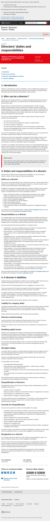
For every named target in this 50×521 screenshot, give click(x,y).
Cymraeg (21, 22)
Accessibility (29, 503)
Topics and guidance (11, 38)
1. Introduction (5, 72)
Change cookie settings (17, 18)
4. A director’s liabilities (7, 78)
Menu (47, 34)
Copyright (36, 503)
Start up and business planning (36, 38)
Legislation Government (20, 211)
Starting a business (22, 38)
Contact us (16, 499)
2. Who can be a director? (8, 74)
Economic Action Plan (18, 505)
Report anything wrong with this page (9, 487)
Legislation (26, 273)
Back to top (19, 491)
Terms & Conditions (20, 503)
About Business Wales (6, 499)
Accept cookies (5, 18)
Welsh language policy (6, 505)
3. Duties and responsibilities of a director (12, 76)
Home (2, 38)
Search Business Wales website (47, 23)
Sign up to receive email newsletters (10, 479)
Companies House (38, 209)
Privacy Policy (10, 503)
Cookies (3, 503)
